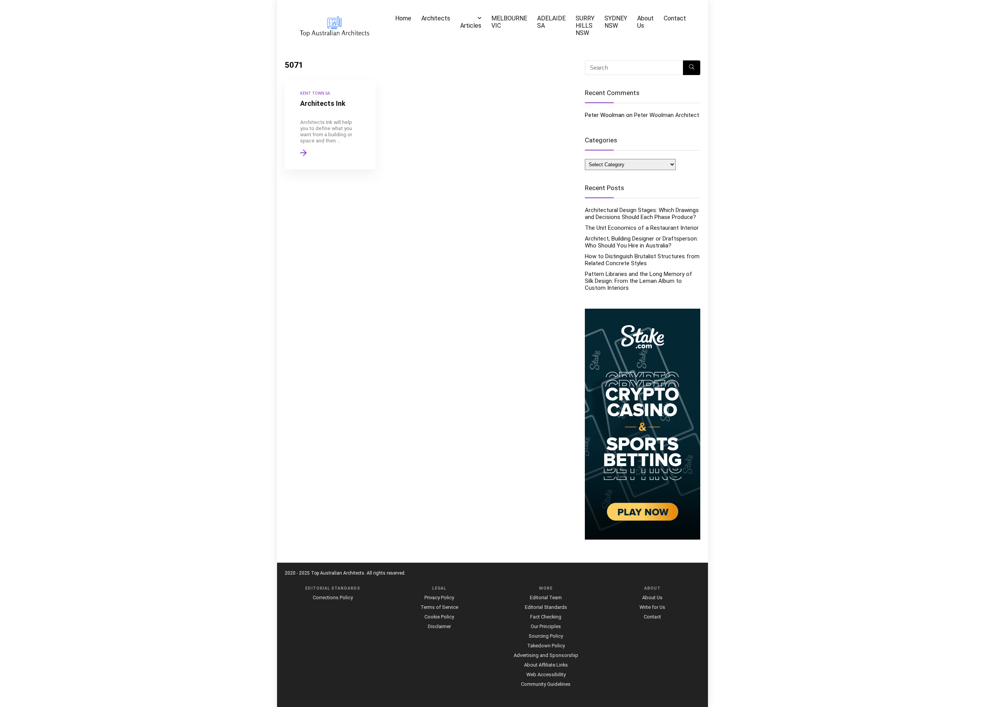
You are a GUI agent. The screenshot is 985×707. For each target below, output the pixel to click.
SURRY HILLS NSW (585, 26)
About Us (645, 22)
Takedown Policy (546, 646)
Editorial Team (546, 597)
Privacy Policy (439, 597)
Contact (675, 18)
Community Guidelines (546, 684)
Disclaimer (439, 626)
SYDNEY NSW (615, 22)
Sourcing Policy (546, 636)
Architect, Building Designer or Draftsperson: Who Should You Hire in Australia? (641, 242)
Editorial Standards (546, 607)
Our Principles (546, 626)
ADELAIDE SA (551, 22)
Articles (470, 25)
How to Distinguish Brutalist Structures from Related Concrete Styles (642, 260)
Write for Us (652, 607)
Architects (435, 18)
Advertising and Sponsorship (546, 655)
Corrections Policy (333, 597)
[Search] (691, 67)
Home (403, 18)
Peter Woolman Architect (666, 115)
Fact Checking (545, 617)
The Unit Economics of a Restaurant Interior (642, 227)
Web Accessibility (546, 674)
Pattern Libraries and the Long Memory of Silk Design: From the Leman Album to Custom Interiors (638, 281)
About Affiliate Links (546, 665)
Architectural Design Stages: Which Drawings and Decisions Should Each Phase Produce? (642, 214)
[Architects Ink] (330, 124)
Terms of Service (439, 607)
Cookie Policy (439, 617)
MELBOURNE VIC (509, 22)
